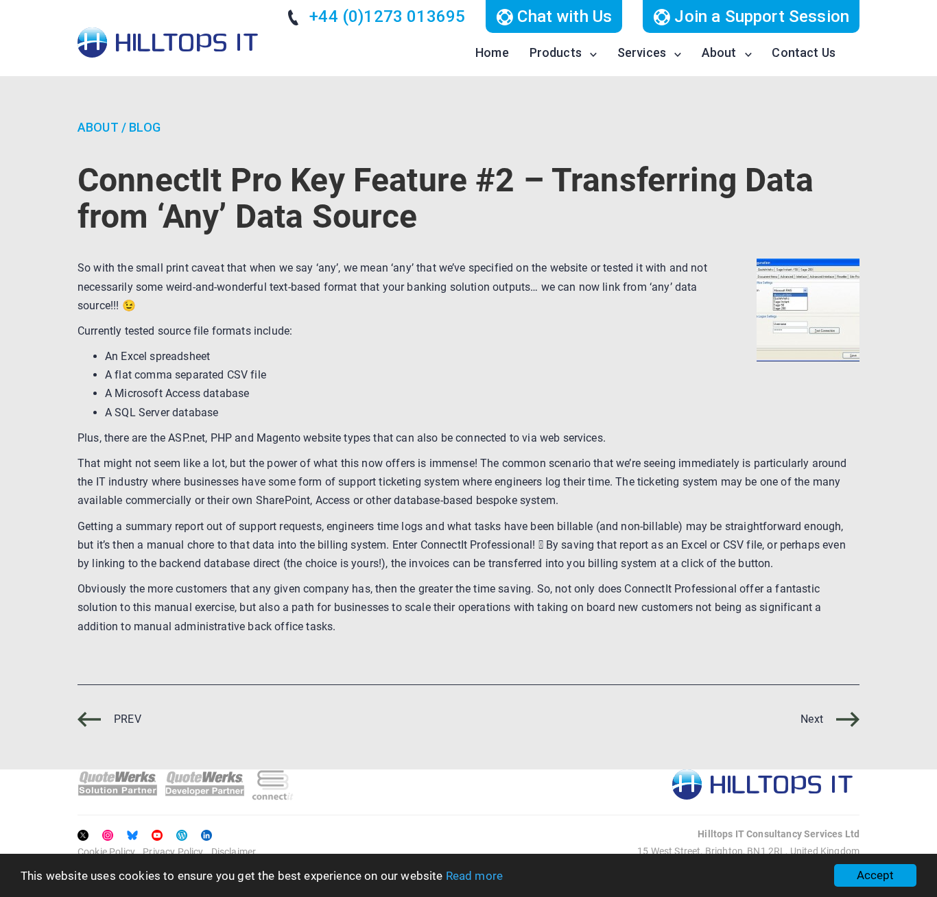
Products (556, 52)
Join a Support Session (759, 16)
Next (813, 719)
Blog (145, 127)
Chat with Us (562, 16)
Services (641, 52)
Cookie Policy (106, 851)
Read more (474, 876)
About (719, 52)
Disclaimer (234, 851)
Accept (875, 875)
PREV (126, 719)
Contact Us (803, 52)
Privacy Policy (173, 851)
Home (492, 52)
